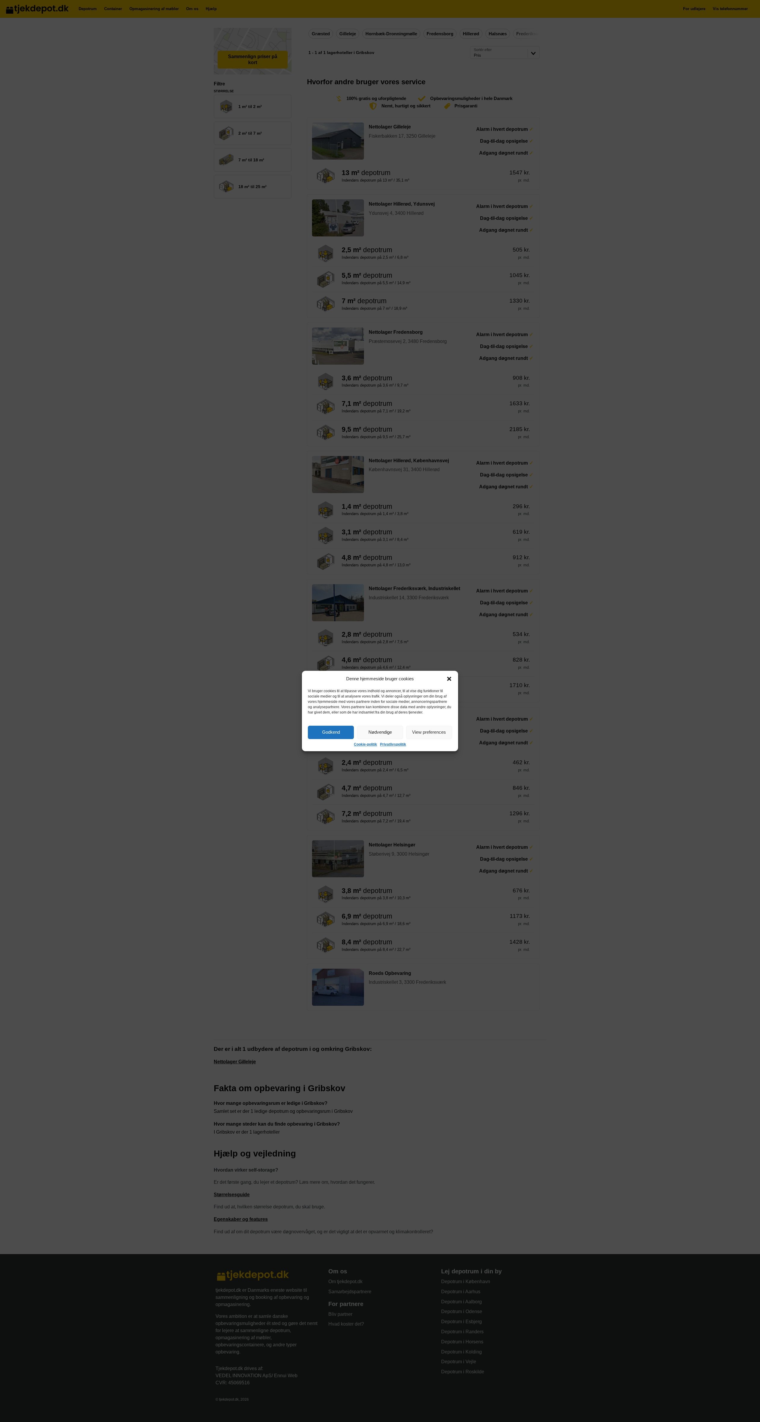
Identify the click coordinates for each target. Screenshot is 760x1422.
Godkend (331, 732)
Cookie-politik (365, 744)
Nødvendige (380, 732)
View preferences (429, 732)
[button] (449, 679)
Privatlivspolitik (393, 744)
